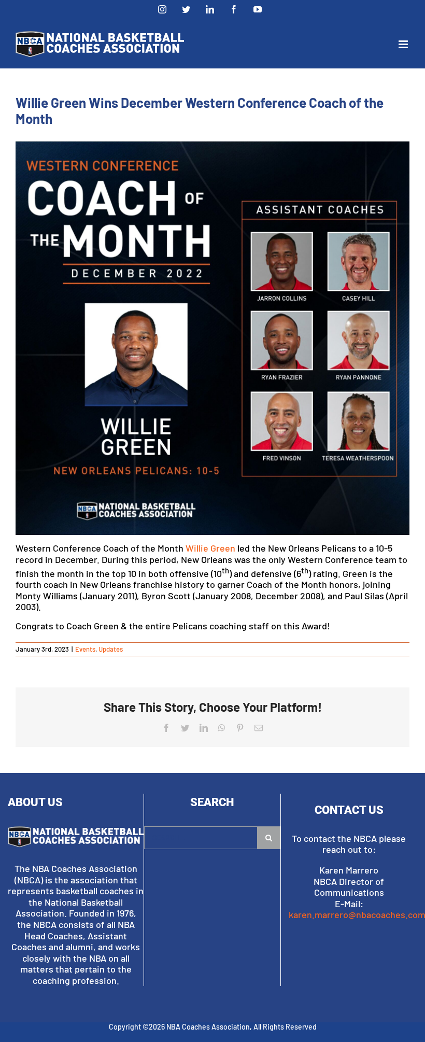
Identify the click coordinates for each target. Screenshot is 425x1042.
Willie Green (210, 548)
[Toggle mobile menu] (404, 44)
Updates (110, 649)
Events (85, 649)
